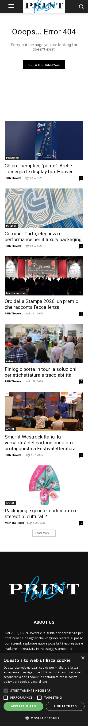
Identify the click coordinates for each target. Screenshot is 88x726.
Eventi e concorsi (16, 293)
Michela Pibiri (14, 522)
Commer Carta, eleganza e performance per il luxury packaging (43, 236)
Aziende (11, 361)
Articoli (10, 429)
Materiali (11, 225)
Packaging (12, 157)
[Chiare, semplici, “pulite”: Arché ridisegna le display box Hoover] (44, 140)
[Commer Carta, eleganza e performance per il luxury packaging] (44, 208)
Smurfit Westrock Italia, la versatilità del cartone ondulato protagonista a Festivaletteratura (40, 442)
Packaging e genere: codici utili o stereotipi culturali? (40, 513)
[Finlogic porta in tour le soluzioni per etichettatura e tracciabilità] (44, 343)
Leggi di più (39, 682)
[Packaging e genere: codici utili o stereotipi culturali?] (44, 485)
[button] (44, 718)
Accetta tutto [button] (23, 706)
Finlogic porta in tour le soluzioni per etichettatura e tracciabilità (41, 372)
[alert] (44, 689)
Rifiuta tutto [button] (65, 706)
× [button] (82, 658)
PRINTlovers (13, 178)
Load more (42, 533)
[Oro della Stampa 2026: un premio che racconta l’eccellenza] (44, 276)
